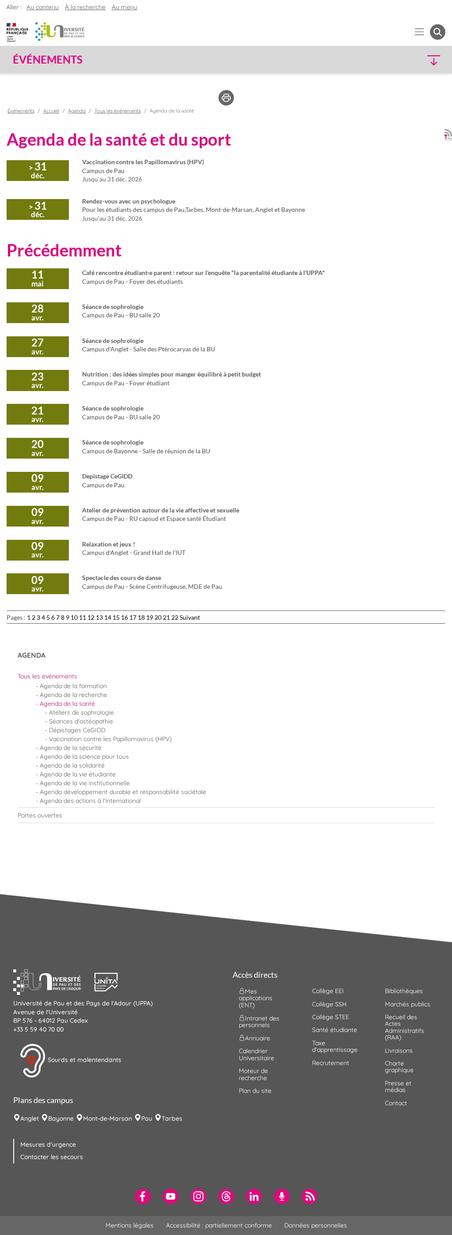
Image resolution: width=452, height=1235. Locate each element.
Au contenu (42, 7)
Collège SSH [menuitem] (329, 1004)
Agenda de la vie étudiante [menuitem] (78, 774)
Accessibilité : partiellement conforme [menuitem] (219, 1225)
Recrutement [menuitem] (330, 1063)
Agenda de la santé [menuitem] (67, 704)
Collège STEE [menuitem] (330, 1017)
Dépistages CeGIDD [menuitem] (77, 730)
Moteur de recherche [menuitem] (253, 1074)
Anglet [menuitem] (29, 1118)
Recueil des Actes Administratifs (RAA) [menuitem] (404, 1027)
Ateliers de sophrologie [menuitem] (81, 712)
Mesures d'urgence (48, 1144)
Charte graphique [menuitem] (399, 1066)
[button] (392, 60)
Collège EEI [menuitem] (328, 991)
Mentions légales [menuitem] (129, 1225)
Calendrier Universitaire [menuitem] (256, 1054)
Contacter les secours (51, 1157)
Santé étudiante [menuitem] (334, 1030)
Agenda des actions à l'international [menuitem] (90, 801)
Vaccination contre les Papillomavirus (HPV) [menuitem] (110, 739)
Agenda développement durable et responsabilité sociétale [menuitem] (123, 792)
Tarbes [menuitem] (172, 1118)
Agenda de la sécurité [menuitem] (71, 748)
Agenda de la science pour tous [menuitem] (84, 757)
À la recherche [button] (85, 7)
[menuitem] (226, 676)
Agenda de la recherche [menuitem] (73, 695)
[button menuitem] (437, 32)
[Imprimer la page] (226, 97)
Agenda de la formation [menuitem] (73, 686)
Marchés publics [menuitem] (407, 1004)
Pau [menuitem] (146, 1118)
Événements (21, 111)
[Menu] (419, 32)
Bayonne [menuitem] (61, 1118)
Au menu (124, 7)
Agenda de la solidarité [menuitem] (72, 765)
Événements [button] (48, 59)
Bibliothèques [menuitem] (404, 991)
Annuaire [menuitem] (257, 1038)
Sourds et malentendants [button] (83, 1060)
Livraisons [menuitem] (399, 1050)
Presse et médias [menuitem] (398, 1086)
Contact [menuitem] (396, 1103)
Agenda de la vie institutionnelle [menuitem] (85, 783)
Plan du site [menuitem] (255, 1091)
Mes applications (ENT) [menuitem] (255, 998)
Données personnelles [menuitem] (315, 1225)
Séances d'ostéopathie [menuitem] (81, 721)
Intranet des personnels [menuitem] (259, 1021)
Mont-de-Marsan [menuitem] (107, 1118)
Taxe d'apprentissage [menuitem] (335, 1046)
